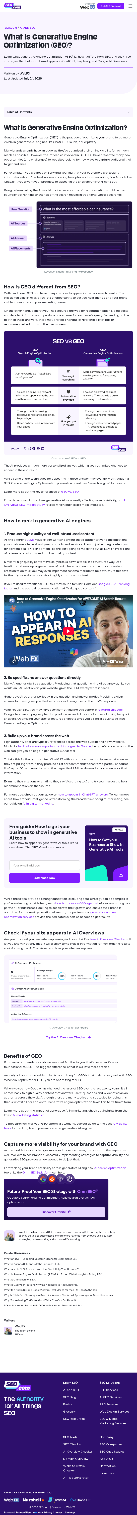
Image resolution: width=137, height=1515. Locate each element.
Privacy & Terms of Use (17, 1512)
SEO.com (11, 27)
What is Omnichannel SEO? (20, 1279)
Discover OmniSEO (56, 1212)
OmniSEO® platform (37, 1172)
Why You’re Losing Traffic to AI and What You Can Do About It (40, 1300)
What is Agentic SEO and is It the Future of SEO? (32, 1264)
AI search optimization (110, 1168)
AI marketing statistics (28, 1115)
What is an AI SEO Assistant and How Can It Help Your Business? (41, 1269)
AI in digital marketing (38, 803)
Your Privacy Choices (50, 1512)
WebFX (20, 1326)
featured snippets (110, 709)
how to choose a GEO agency (76, 903)
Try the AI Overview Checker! (66, 1037)
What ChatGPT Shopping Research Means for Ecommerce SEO (41, 1258)
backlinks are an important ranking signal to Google (54, 746)
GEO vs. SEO (70, 492)
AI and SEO (27, 27)
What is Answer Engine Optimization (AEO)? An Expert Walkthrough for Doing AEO (53, 1274)
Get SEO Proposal (111, 6)
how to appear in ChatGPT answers (83, 794)
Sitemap (70, 1512)
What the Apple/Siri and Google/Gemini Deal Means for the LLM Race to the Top (50, 1290)
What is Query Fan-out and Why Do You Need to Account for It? (41, 1284)
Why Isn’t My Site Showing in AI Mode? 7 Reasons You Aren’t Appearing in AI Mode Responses (58, 1295)
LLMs (30, 540)
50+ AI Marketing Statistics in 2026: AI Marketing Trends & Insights (43, 1305)
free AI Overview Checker (108, 939)
